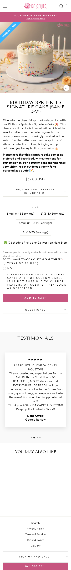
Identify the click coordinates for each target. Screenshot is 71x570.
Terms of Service (35, 534)
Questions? (35, 309)
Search (35, 523)
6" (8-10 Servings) (52, 213)
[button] (35, 566)
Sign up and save (34, 556)
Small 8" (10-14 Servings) (35, 223)
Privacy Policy (35, 528)
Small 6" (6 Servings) (20, 213)
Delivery (35, 545)
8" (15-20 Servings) (35, 232)
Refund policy (35, 540)
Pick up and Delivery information (35, 191)
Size (35, 206)
